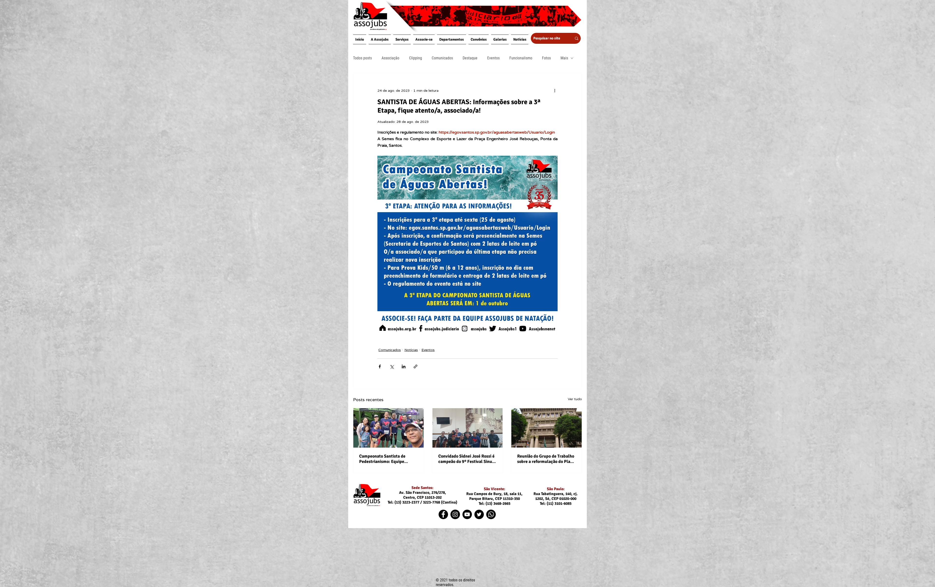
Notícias (411, 350)
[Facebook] (443, 514)
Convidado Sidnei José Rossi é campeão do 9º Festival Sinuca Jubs (467, 458)
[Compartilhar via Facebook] (379, 366)
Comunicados (442, 58)
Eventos (493, 58)
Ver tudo (575, 399)
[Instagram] (455, 514)
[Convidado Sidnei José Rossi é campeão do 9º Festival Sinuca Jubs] (467, 428)
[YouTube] (467, 514)
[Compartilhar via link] (415, 366)
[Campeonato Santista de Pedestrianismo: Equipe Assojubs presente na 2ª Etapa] (388, 428)
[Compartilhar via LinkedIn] (403, 366)
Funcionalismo (520, 58)
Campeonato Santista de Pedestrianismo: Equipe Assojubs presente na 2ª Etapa (388, 458)
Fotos (546, 58)
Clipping (415, 58)
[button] (379, 39)
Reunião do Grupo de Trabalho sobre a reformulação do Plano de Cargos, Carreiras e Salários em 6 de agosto (546, 458)
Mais (564, 58)
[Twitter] (479, 514)
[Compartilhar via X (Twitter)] (391, 366)
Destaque (470, 58)
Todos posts (362, 58)
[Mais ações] (555, 90)
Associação (390, 58)
